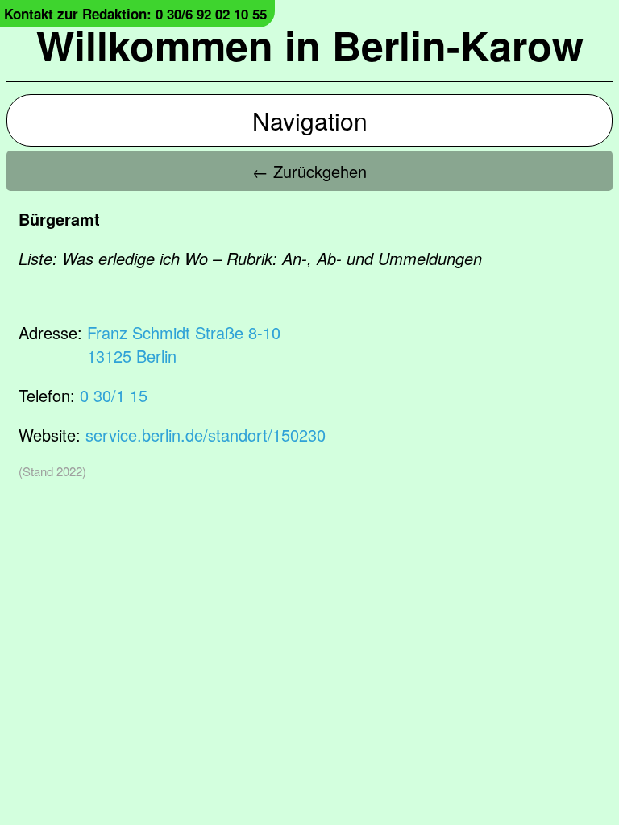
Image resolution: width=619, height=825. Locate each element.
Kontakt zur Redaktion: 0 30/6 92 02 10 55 (135, 13)
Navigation (310, 120)
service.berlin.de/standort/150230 (205, 434)
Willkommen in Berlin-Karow (310, 44)
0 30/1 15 (113, 395)
